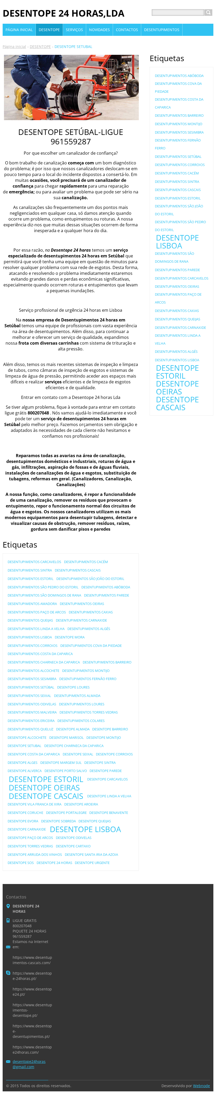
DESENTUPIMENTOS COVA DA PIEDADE (91, 645)
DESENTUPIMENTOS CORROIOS (32, 645)
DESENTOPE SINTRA (100, 762)
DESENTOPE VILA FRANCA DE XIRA (34, 804)
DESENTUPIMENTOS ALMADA (77, 695)
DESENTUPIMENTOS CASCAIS (78, 570)
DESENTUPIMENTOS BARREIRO (107, 662)
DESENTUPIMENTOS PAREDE (106, 595)
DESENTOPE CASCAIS (46, 796)
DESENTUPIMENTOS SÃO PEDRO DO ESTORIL (43, 587)
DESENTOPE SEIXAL (78, 754)
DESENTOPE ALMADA (73, 729)
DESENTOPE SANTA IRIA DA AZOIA (91, 854)
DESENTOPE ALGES (22, 762)
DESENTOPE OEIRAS (44, 788)
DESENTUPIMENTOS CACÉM (86, 561)
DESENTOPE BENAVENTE (108, 812)
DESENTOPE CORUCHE (25, 812)
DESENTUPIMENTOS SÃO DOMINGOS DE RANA (44, 595)
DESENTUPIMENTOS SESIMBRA (32, 678)
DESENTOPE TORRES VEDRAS (30, 846)
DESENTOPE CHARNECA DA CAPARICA (74, 745)
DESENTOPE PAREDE (106, 770)
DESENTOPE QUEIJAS (94, 821)
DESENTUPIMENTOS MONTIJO (86, 670)
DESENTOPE (40, 46)
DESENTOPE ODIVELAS (73, 837)
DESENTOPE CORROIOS (114, 754)
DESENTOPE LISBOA (85, 829)
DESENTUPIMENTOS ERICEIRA (31, 720)
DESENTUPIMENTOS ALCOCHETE (33, 670)
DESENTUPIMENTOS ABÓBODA (105, 587)
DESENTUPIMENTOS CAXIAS (91, 612)
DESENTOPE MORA (70, 637)
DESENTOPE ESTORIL (46, 779)
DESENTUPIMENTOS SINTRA (30, 570)
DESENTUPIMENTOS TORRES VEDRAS (89, 712)
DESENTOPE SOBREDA (58, 821)
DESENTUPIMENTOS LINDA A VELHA (36, 628)
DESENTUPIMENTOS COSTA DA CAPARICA (40, 653)
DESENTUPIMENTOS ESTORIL (30, 578)
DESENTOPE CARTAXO (73, 846)
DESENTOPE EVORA (23, 821)
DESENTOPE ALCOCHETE (27, 737)
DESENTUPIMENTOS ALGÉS (88, 628)
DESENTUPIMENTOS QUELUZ (30, 729)
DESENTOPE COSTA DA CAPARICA (34, 754)
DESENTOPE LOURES (73, 687)
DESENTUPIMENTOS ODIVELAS (32, 704)
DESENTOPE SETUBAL (24, 745)
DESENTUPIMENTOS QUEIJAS (30, 620)
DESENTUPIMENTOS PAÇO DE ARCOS (37, 612)
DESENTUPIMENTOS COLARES (81, 720)
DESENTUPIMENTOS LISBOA (30, 637)
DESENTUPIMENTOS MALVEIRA (32, 712)
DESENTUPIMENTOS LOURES (81, 704)
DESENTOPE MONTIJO (103, 737)
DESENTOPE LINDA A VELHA (109, 796)
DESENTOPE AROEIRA (81, 804)
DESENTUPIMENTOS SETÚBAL (31, 687)
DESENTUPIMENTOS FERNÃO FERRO (87, 678)
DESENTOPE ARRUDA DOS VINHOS (35, 854)
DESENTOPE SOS (21, 862)
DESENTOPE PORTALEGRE (66, 812)
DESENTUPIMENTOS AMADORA (32, 603)
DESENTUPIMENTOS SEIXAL (29, 695)
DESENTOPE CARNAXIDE (27, 829)
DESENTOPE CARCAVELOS (107, 779)
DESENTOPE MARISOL (66, 737)
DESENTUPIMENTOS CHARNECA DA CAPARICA (44, 662)
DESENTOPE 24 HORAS (54, 862)
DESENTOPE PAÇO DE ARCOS (30, 837)
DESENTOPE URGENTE (92, 862)
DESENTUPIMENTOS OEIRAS (82, 603)
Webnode (201, 1085)
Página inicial (14, 46)
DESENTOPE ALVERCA (25, 770)
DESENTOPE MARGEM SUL (61, 762)
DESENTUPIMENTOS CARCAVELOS (34, 561)
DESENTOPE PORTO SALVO (66, 770)
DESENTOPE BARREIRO (110, 729)
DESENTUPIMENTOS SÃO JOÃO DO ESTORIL (90, 578)
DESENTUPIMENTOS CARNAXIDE (81, 620)
